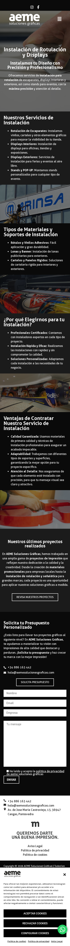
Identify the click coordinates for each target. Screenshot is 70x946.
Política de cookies (17, 941)
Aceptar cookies (35, 913)
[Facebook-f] (38, 7)
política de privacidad (50, 771)
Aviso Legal (57, 941)
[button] (64, 874)
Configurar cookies (35, 933)
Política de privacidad (38, 941)
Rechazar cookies (35, 923)
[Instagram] (32, 7)
